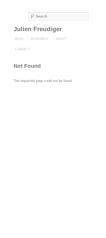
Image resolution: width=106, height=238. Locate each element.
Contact (22, 49)
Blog (19, 39)
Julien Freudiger (38, 29)
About (61, 39)
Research (39, 39)
